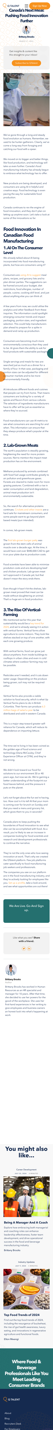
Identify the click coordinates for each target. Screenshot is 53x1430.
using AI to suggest (30, 275)
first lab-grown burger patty (23, 540)
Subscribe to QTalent (26, 63)
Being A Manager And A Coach (26, 1223)
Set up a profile (17, 883)
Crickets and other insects (28, 509)
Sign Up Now (40, 6)
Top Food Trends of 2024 (22, 1315)
